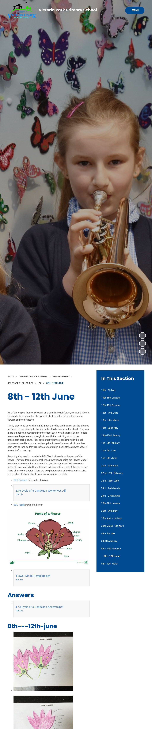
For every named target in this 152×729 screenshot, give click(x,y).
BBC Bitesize (20, 480)
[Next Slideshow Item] (142, 335)
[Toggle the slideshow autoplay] (142, 351)
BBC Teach (19, 504)
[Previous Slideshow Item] (142, 343)
